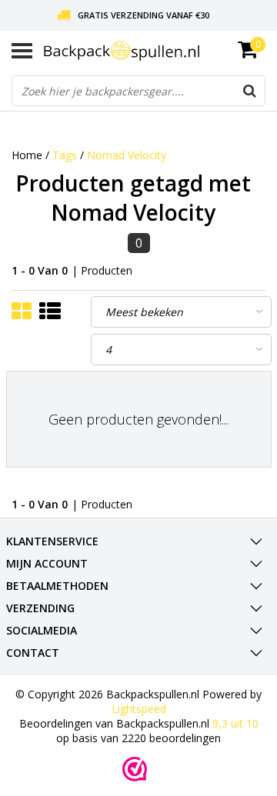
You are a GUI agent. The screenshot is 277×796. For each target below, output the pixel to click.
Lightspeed (139, 708)
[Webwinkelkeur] (134, 769)
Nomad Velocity (126, 155)
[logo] (154, 51)
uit (235, 723)
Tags (64, 155)
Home (27, 155)
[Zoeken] (249, 91)
